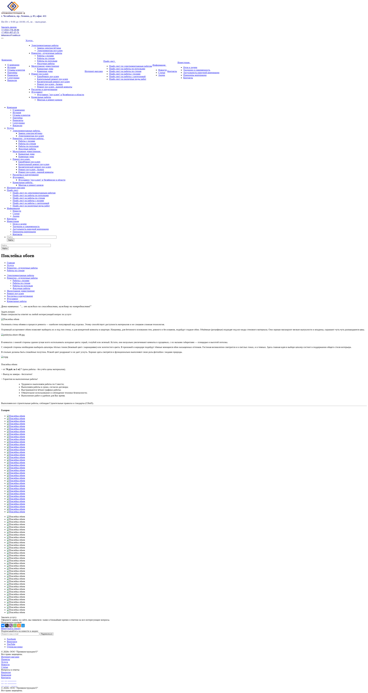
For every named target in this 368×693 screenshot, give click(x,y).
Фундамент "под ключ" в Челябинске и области (60, 94)
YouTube (11, 644)
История (11, 67)
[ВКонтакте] (3, 625)
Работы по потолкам (47, 61)
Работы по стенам (46, 58)
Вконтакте (12, 641)
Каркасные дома (45, 68)
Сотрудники (13, 78)
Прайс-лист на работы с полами (124, 74)
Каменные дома (45, 71)
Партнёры (12, 72)
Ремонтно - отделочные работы (46, 53)
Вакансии (12, 80)
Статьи (161, 72)
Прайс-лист (109, 61)
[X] (7, 625)
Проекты (5, 659)
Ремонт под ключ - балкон (50, 84)
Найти (10, 240)
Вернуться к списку (11, 628)
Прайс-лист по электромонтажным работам (130, 66)
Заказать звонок (9, 27)
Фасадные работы (46, 63)
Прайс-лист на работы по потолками (127, 68)
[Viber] (11, 625)
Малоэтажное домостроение (45, 66)
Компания (7, 60)
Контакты (172, 71)
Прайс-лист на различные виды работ (127, 79)
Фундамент (37, 92)
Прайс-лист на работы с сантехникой (127, 76)
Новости (162, 70)
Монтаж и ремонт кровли (49, 100)
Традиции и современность (196, 70)
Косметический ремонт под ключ (53, 81)
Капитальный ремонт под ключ (52, 79)
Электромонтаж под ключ (50, 50)
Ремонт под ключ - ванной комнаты (54, 87)
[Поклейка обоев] (16, 416)
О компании (13, 65)
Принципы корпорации (195, 75)
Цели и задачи (190, 67)
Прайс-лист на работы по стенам (125, 71)
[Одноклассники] (19, 625)
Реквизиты (12, 75)
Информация (159, 65)
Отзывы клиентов (16, 70)
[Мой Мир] (23, 625)
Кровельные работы (41, 97)
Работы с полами (45, 56)
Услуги (30, 40)
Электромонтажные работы (45, 45)
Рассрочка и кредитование (44, 89)
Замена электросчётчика (49, 48)
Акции (161, 75)
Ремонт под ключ (39, 74)
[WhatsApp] (15, 625)
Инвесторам (184, 62)
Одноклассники (15, 647)
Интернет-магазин (94, 71)
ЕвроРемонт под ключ (48, 76)
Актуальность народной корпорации (201, 72)
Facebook (11, 639)
